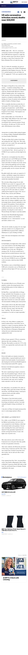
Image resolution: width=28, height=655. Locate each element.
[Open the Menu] (2, 2)
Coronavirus (6, 12)
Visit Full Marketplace (21, 477)
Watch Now (24, 2)
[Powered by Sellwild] (24, 555)
